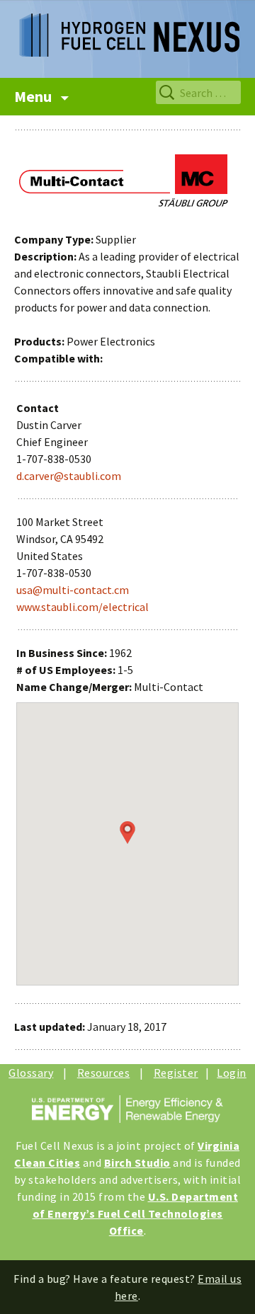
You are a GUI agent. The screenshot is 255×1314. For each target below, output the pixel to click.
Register (176, 1073)
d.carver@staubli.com (68, 476)
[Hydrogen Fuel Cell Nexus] (127, 28)
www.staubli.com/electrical (82, 607)
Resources (103, 1073)
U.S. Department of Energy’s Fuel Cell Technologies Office (136, 1213)
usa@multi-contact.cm (72, 590)
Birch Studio (137, 1162)
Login (231, 1073)
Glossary (30, 1073)
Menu (34, 96)
